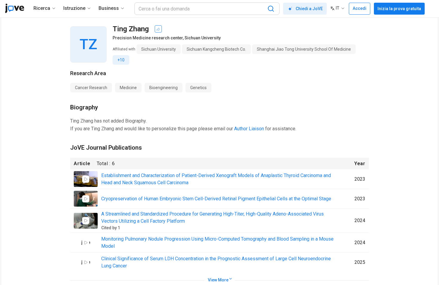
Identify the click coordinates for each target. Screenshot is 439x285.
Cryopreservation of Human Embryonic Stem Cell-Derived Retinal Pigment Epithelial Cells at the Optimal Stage (216, 199)
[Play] (85, 179)
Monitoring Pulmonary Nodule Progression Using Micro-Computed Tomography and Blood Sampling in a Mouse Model (217, 242)
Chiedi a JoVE (309, 8)
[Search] (271, 9)
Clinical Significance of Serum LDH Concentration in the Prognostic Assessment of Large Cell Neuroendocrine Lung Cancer (216, 262)
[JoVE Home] (14, 8)
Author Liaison (249, 128)
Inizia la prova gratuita (399, 8)
